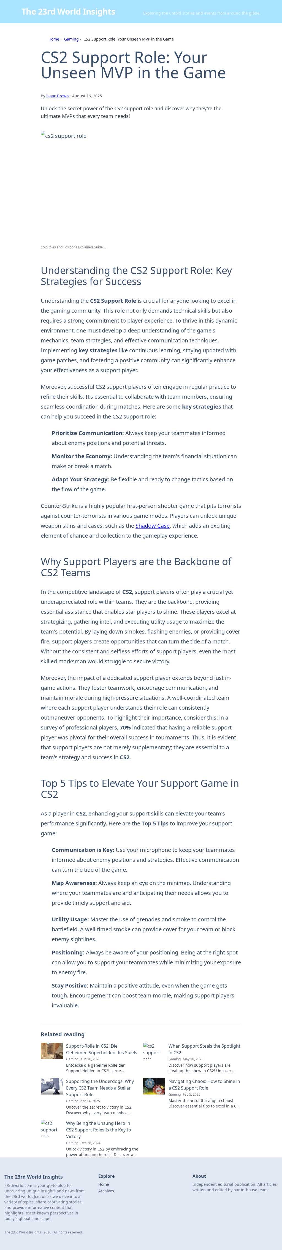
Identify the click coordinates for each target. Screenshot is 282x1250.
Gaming (71, 39)
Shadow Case (152, 525)
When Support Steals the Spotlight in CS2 (204, 1049)
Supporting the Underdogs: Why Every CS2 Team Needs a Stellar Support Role (100, 1088)
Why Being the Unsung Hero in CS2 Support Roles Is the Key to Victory (98, 1129)
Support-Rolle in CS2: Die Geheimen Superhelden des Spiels (101, 1049)
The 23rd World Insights (68, 11)
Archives (106, 1190)
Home (53, 39)
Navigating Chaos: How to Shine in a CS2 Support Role (204, 1084)
